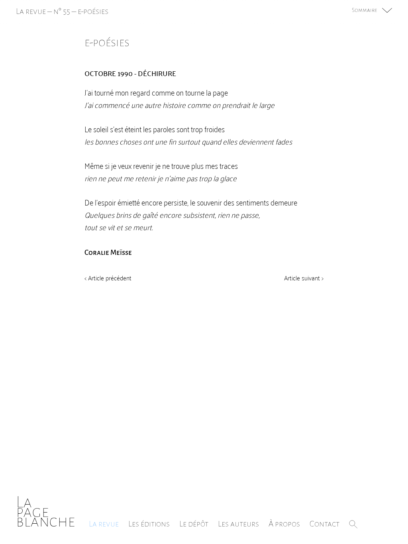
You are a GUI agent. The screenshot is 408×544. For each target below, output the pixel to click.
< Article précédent (107, 277)
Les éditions (149, 523)
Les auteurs (238, 523)
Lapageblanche (45, 511)
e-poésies (93, 11)
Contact (324, 523)
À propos (284, 523)
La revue (104, 523)
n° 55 (61, 11)
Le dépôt (193, 523)
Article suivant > (304, 277)
